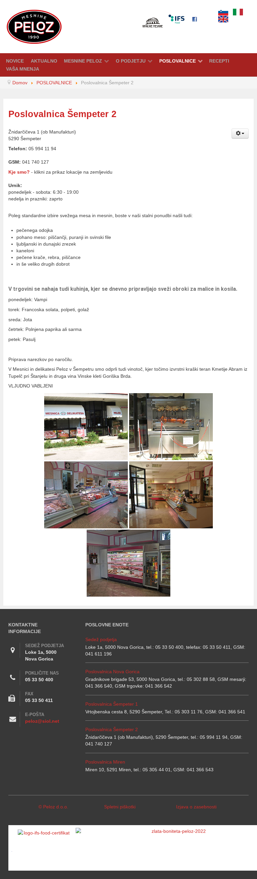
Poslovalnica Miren (105, 762)
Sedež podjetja (101, 639)
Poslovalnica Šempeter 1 (111, 704)
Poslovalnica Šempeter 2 (111, 729)
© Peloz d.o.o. (53, 806)
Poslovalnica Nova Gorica (112, 671)
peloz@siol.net (42, 721)
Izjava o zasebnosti (196, 806)
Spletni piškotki (120, 806)
